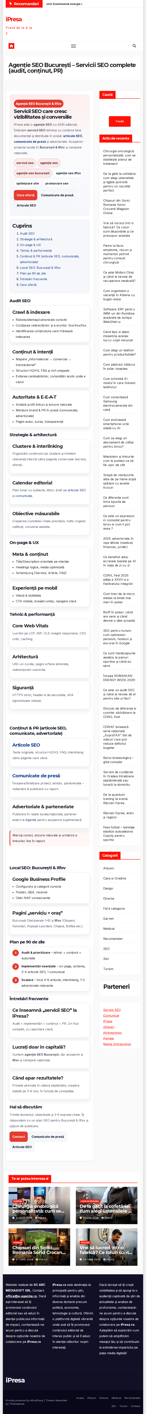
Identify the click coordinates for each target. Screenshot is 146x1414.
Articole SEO (26, 205)
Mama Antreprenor (117, 1044)
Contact (18, 1137)
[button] (134, 46)
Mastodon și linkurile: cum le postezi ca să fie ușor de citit (118, 461)
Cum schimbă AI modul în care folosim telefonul (119, 383)
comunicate (23, 496)
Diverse (108, 898)
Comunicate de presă (57, 195)
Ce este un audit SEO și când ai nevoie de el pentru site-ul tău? (119, 694)
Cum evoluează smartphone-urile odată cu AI (116, 424)
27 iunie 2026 (25, 1259)
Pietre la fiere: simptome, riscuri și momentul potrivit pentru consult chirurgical (117, 254)
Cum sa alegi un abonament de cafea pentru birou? (118, 442)
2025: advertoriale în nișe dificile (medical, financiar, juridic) (118, 543)
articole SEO (77, 490)
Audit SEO (27, 233)
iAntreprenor (112, 1033)
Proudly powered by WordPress (25, 1400)
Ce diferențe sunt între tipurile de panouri (116, 502)
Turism (108, 969)
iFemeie (108, 1038)
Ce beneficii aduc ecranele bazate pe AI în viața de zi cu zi (119, 561)
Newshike (61, 1400)
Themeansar (16, 1403)
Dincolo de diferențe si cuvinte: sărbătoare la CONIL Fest (119, 713)
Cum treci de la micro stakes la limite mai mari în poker (119, 598)
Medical (108, 929)
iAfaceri (108, 1027)
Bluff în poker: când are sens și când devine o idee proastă (119, 616)
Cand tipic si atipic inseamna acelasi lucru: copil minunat (118, 336)
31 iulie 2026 (24, 1218)
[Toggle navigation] (73, 46)
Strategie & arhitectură (36, 239)
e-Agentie (29, 820)
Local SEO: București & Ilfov (40, 268)
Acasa (80, 1397)
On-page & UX (30, 245)
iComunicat (111, 1015)
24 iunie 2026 (92, 1259)
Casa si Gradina (114, 878)
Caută (107, 95)
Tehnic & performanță (36, 250)
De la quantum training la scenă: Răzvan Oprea (115, 799)
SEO (106, 949)
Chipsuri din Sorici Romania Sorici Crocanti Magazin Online (38, 1252)
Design (108, 888)
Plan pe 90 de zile (33, 273)
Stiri (106, 959)
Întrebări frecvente (33, 279)
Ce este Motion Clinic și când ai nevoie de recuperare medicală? (119, 276)
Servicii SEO (112, 1010)
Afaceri (108, 868)
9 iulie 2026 (91, 1218)
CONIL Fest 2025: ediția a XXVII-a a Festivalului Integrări (118, 579)
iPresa (13, 19)
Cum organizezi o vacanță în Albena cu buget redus (119, 295)
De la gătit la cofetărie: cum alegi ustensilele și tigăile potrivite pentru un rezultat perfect (119, 182)
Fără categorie (114, 908)
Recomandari (113, 939)
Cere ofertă (25, 195)
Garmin (108, 918)
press (42, 1218)
